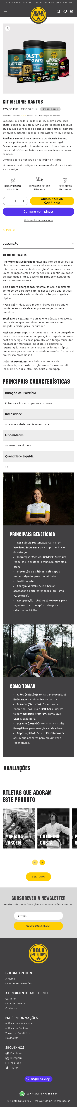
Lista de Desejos (15, 1003)
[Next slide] (42, 862)
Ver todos (38, 877)
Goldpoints (11, 1038)
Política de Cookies (16, 1028)
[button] (5, 11)
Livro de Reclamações (18, 983)
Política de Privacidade (19, 1023)
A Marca (10, 979)
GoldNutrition (17, 1101)
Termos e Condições (17, 1033)
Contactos (11, 1008)
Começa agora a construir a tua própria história (32, 160)
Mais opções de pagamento (38, 220)
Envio (24, 116)
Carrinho (10, 999)
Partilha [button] (11, 230)
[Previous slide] (35, 862)
